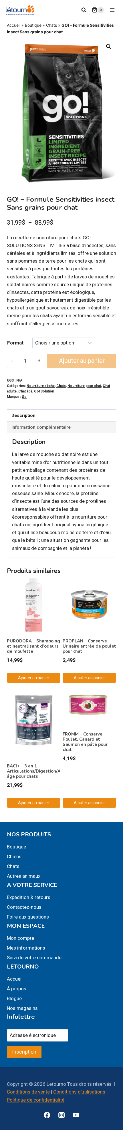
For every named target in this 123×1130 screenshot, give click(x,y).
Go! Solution (44, 391)
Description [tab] (23, 415)
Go (24, 397)
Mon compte (20, 938)
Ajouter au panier (82, 360)
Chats (51, 25)
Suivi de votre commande (34, 957)
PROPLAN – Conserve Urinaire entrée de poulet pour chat (89, 646)
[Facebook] (47, 1115)
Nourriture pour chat (84, 386)
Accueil (13, 25)
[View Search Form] (84, 10)
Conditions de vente (28, 1092)
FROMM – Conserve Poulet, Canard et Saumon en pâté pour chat (85, 741)
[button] (109, 46)
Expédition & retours (28, 897)
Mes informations (26, 948)
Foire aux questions (28, 917)
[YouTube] (76, 1115)
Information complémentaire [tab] (41, 427)
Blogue (14, 998)
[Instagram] (61, 1115)
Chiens (14, 856)
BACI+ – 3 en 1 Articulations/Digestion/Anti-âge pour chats (37, 771)
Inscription (24, 1052)
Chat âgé (25, 391)
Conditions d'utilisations (79, 1092)
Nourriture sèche (41, 386)
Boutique (33, 25)
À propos (16, 989)
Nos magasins (22, 1008)
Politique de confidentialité (35, 1100)
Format (15, 343)
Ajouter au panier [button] (33, 677)
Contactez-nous (24, 907)
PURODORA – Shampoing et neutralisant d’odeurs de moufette (33, 646)
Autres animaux (23, 876)
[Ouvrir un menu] (112, 9)
